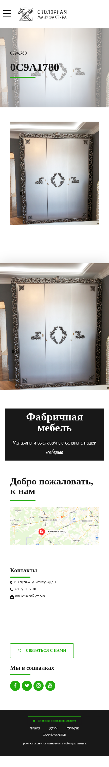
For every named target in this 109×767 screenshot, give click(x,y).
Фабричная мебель (54, 422)
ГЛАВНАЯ (35, 728)
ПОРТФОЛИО (73, 728)
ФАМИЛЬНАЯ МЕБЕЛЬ (54, 735)
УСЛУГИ (53, 728)
